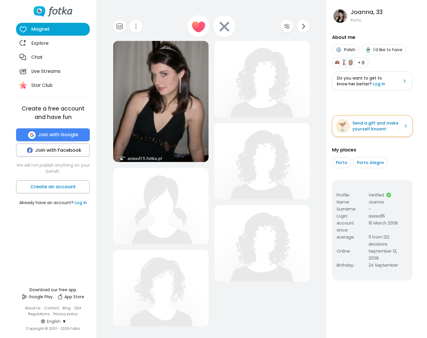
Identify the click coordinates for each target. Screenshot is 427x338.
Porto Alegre (370, 162)
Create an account (53, 187)
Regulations (39, 313)
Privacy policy (65, 313)
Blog (67, 308)
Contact (51, 308)
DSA (77, 308)
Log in (81, 203)
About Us (33, 308)
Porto (341, 162)
